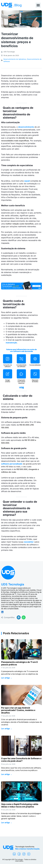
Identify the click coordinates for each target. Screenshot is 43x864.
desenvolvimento (26, 127)
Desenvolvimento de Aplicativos (14, 59)
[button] (38, 5)
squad (27, 181)
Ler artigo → (6, 678)
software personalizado (11, 464)
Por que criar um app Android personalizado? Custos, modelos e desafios (18, 710)
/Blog (18, 5)
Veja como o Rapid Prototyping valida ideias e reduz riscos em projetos (19, 805)
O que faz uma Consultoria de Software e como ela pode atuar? (21, 759)
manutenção (11, 342)
